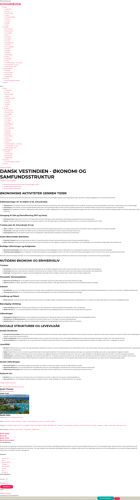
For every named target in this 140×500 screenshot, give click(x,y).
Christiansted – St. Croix (11, 64)
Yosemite (7, 70)
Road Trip (6, 78)
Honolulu (7, 49)
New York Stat (9, 13)
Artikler (6, 82)
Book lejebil (4, 434)
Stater (5, 7)
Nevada (7, 23)
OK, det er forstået (105, 498)
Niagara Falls (9, 76)
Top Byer (6, 27)
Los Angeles (8, 33)
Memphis (7, 51)
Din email (3, 483)
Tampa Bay (8, 58)
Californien (8, 9)
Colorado (7, 21)
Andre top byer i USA (11, 66)
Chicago (7, 41)
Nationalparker (8, 68)
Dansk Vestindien (10, 17)
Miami (7, 35)
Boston (7, 60)
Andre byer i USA (121, 425)
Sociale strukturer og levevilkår (12, 188)
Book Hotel (4, 438)
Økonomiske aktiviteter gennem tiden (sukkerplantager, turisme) (21, 184)
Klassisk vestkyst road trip (12, 80)
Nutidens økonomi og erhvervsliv (13, 186)
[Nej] (117, 498)
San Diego (8, 37)
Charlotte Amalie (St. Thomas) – (88, 425)
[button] (70, 86)
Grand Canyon (9, 72)
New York (19, 421)
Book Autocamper (7, 440)
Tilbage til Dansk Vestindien (8, 180)
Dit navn (2, 479)
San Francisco (9, 29)
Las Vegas (8, 39)
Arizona (7, 19)
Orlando (7, 45)
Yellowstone (8, 74)
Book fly (3, 436)
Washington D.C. (9, 43)
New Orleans (8, 55)
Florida (7, 11)
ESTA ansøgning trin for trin (15, 417)
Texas (6, 25)
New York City (9, 31)
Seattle (7, 57)
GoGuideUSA (10, 4)
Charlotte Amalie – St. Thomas (13, 63)
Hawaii (7, 15)
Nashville (7, 53)
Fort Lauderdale (9, 47)
